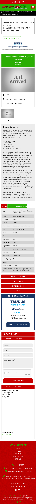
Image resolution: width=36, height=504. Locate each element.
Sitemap (18, 459)
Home (18, 449)
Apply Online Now (18, 324)
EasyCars (18, 502)
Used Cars (19, 12)
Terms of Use (18, 496)
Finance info (18, 312)
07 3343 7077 (19, 2)
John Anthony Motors (7, 12)
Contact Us (18, 456)
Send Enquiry (18, 381)
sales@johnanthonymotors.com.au (19, 471)
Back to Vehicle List (12, 38)
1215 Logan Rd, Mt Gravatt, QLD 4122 (19, 468)
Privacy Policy (8, 496)
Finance (18, 454)
